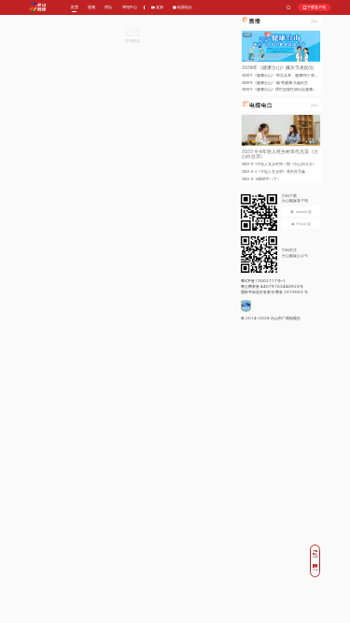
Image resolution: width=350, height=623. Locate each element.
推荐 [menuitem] (74, 7)
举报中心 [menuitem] (129, 7)
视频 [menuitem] (91, 7)
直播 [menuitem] (159, 7)
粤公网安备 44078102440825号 (272, 286)
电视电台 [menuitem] (184, 7)
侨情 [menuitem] (108, 7)
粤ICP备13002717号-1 (263, 280)
